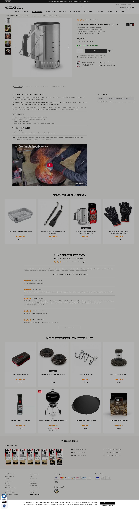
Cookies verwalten (107, 505)
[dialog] (69, 504)
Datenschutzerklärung (90, 504)
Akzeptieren (107, 503)
